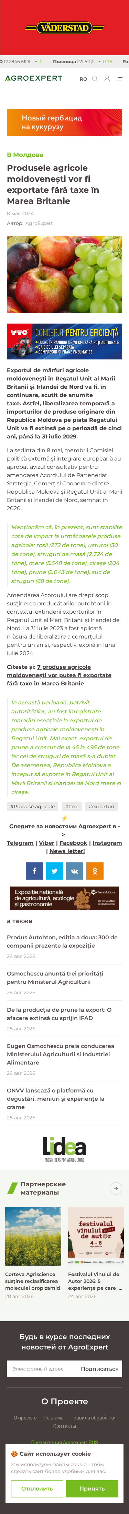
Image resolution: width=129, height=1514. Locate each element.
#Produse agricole (32, 806)
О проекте (25, 1418)
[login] (107, 79)
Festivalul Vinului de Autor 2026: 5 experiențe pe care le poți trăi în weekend (95, 1281)
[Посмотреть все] (116, 1188)
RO (83, 79)
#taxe (71, 806)
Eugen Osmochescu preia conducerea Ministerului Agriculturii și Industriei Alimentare (61, 1054)
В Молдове (25, 154)
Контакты (64, 1426)
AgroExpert (39, 223)
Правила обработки (93, 1418)
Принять (92, 1488)
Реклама (54, 1418)
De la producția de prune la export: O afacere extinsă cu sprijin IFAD (59, 1014)
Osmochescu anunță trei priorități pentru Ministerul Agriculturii (55, 977)
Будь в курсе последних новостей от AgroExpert (65, 1342)
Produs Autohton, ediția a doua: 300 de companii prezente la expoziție (62, 941)
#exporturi (101, 806)
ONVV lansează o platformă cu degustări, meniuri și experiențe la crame (56, 1098)
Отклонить (37, 1488)
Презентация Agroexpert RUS (64, 1442)
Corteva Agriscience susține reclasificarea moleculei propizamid (32, 1281)
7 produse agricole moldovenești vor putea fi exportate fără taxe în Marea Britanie (59, 675)
